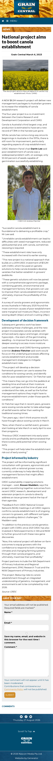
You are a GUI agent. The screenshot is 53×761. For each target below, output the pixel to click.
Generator (32, 758)
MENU (13, 21)
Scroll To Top (25, 731)
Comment (10, 647)
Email (8, 623)
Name (8, 612)
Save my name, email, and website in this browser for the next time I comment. (24, 639)
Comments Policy (13, 689)
